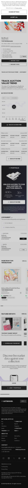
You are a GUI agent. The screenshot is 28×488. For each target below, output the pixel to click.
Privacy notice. (18, 8)
